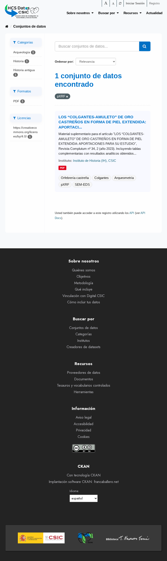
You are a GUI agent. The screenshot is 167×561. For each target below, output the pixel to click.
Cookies (84, 436)
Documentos (83, 379)
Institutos (83, 340)
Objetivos (83, 276)
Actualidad (154, 13)
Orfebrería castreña (75, 178)
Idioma (74, 491)
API (131, 213)
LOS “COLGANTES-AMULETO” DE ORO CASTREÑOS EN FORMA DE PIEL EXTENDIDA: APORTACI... (102, 122)
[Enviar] (144, 46)
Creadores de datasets (83, 346)
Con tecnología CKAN (83, 475)
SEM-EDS (82, 184)
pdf (62, 168)
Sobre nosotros (79, 13)
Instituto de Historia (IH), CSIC (94, 160)
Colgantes (101, 178)
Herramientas (84, 391)
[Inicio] (6, 26)
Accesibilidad (83, 423)
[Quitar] (67, 96)
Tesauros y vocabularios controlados (83, 385)
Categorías (83, 334)
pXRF (65, 184)
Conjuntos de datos (29, 26)
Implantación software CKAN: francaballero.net (84, 481)
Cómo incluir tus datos (83, 302)
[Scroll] (159, 553)
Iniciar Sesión (135, 3)
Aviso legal (84, 417)
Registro (154, 3)
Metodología (83, 283)
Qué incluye (83, 289)
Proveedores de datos (83, 372)
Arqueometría (124, 178)
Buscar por (107, 13)
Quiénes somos (83, 270)
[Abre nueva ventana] (41, 538)
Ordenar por (64, 61)
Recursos (132, 13)
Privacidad (83, 430)
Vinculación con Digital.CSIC (83, 295)
